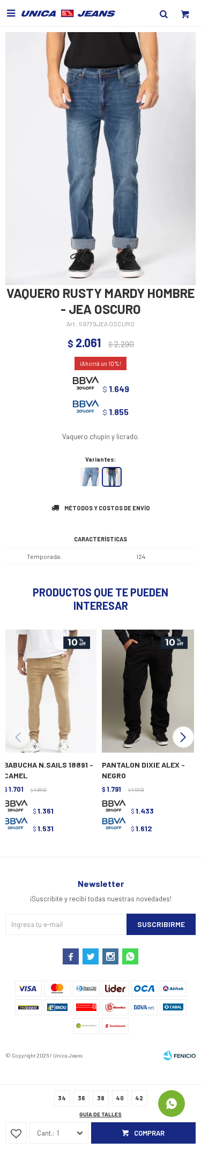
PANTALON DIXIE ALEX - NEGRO (143, 770)
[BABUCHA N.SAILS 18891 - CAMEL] (49, 690)
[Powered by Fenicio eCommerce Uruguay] (179, 1055)
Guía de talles (100, 1114)
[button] (183, 737)
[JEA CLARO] (89, 477)
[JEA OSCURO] (111, 477)
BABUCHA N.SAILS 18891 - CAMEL (48, 770)
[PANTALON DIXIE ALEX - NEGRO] (147, 690)
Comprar (149, 1133)
